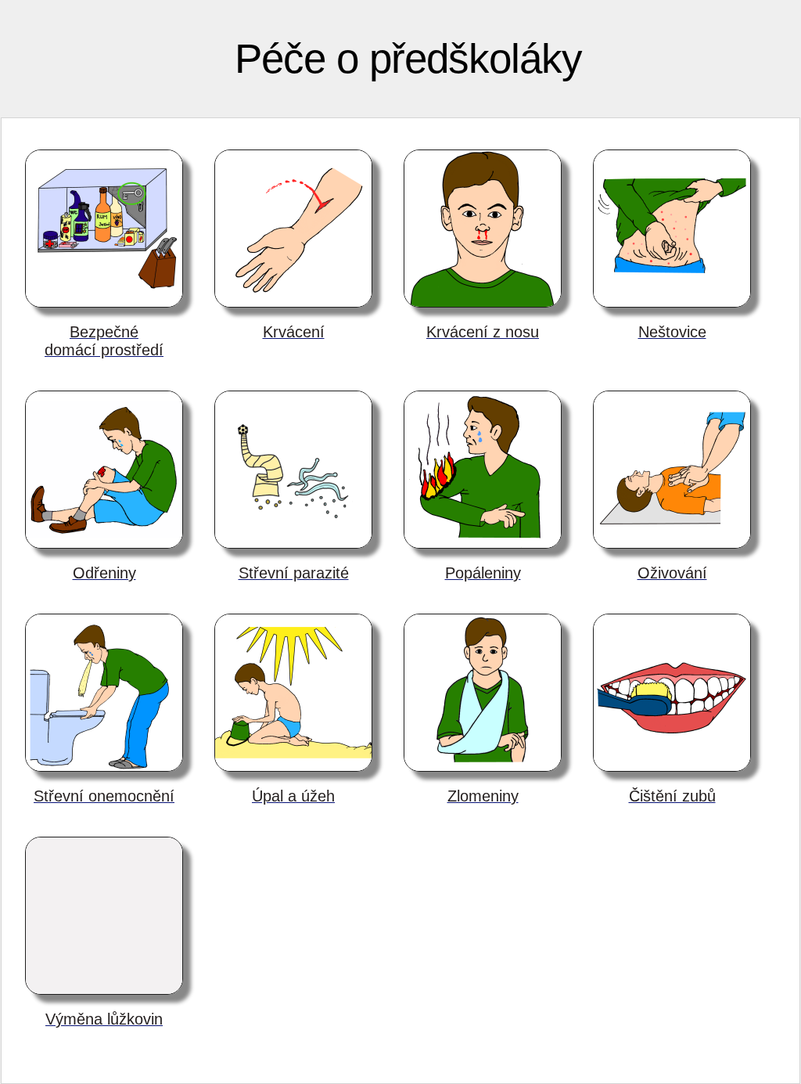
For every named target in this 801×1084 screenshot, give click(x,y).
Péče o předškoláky (408, 58)
